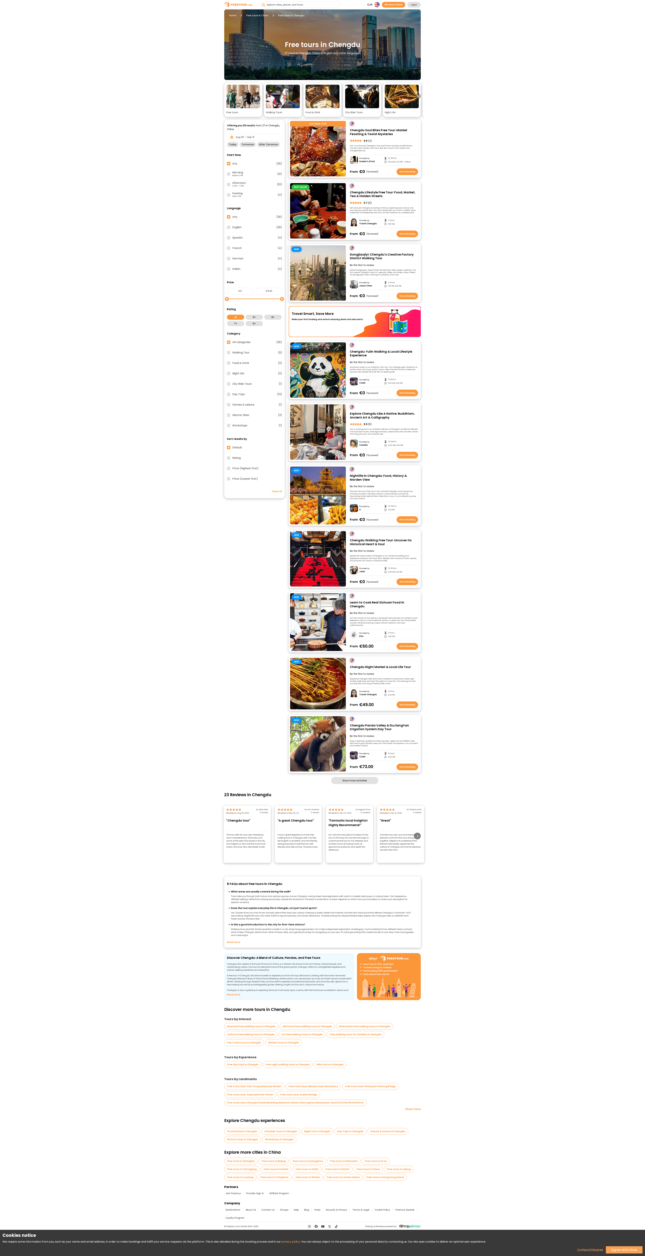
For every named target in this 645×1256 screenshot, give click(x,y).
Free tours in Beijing (274, 1161)
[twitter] (330, 1226)
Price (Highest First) (245, 468)
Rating (236, 458)
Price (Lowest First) (245, 478)
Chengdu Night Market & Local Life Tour (380, 667)
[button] (243, 100)
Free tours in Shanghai (241, 1161)
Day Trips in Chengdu (350, 1131)
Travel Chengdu (368, 223)
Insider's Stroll (367, 161)
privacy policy (291, 1242)
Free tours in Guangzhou (308, 1161)
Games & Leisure (257, 404)
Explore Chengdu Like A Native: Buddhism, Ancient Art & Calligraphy (382, 415)
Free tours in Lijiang (399, 1169)
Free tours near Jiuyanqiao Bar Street (250, 1094)
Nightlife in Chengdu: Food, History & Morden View (378, 478)
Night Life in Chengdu (317, 1131)
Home (232, 15)
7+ (235, 323)
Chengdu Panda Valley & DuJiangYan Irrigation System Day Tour (379, 727)
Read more (233, 942)
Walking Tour (257, 352)
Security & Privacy (336, 1209)
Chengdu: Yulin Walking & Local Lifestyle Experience (381, 353)
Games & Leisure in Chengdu (387, 1131)
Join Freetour (233, 1193)
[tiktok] (336, 1226)
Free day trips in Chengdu (243, 1064)
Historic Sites (257, 415)
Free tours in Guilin (307, 1169)
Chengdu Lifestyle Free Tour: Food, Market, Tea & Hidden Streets (382, 194)
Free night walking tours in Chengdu (288, 1064)
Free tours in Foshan (276, 1169)
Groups (284, 1209)
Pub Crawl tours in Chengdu (244, 1042)
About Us (251, 1209)
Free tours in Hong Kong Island (385, 1177)
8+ (272, 317)
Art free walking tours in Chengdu (302, 1034)
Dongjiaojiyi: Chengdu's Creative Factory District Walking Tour (382, 256)
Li (360, 509)
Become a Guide (393, 4)
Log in (414, 4)
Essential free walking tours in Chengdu (251, 1026)
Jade (362, 571)
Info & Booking (407, 171)
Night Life (257, 373)
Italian (257, 269)
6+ (254, 323)
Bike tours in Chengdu (330, 1064)
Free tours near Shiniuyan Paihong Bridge (370, 1086)
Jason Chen (365, 286)
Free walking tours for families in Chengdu (355, 1034)
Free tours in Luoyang (240, 1177)
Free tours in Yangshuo (275, 1177)
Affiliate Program (279, 1193)
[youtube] (323, 1226)
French (257, 248)
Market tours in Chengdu (283, 1042)
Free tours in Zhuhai (308, 1177)
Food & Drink (257, 363)
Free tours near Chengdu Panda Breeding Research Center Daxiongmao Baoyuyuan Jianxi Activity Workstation (295, 1102)
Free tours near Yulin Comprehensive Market (254, 1086)
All (235, 317)
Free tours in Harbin (338, 1169)
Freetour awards (404, 1209)
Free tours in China (257, 15)
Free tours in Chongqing (242, 1169)
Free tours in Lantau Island (343, 1177)
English (257, 227)
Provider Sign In (255, 1193)
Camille (363, 445)
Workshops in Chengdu (279, 1139)
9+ (254, 317)
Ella (361, 636)
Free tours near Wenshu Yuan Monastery (313, 1086)
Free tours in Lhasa (368, 1169)
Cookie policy (382, 1209)
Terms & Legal (360, 1209)
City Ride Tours (257, 384)
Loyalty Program (235, 1218)
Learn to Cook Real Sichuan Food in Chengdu (377, 604)
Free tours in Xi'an (376, 1161)
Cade (362, 383)
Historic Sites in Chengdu (242, 1139)
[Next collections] (418, 96)
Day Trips (257, 394)
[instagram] (309, 1226)
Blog (306, 1209)
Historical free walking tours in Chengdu (307, 1026)
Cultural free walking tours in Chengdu (250, 1034)
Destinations (233, 1209)
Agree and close (624, 1250)
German (257, 258)
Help (296, 1209)
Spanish (257, 237)
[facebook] (316, 1226)
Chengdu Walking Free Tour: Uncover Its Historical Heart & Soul (381, 542)
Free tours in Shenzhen (344, 1161)
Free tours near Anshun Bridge (298, 1094)
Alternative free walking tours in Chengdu (364, 1026)
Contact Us (268, 1209)
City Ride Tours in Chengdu (280, 1131)
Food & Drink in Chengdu (242, 1131)
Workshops (257, 425)
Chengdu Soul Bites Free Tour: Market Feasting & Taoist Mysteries (378, 132)
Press (317, 1209)
